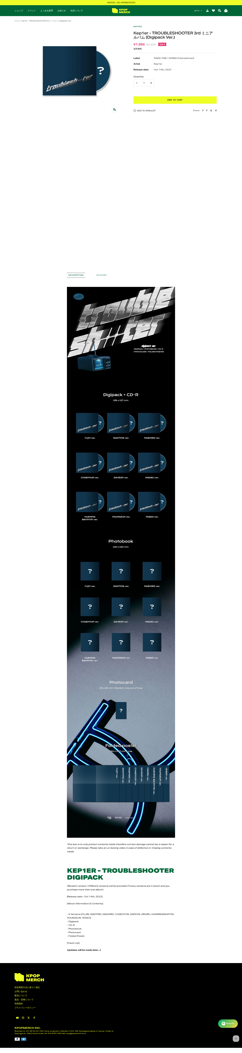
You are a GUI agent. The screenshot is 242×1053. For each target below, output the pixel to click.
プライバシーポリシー (25, 1007)
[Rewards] (228, 1023)
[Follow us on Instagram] (23, 1018)
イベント (31, 10)
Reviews (101, 275)
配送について (21, 995)
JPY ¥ (196, 11)
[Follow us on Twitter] (28, 1017)
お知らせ (61, 10)
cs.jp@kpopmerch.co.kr (76, 1033)
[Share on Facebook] (202, 110)
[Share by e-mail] (216, 110)
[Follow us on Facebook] (34, 1018)
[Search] (219, 10)
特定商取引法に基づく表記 (27, 987)
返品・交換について (24, 999)
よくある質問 (46, 10)
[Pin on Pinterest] (206, 110)
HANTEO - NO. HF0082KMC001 (121, 2)
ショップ (19, 10)
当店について (76, 10)
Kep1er (137, 26)
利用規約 (19, 1003)
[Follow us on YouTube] (17, 1018)
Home (17, 21)
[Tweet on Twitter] (211, 110)
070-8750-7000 (54, 1033)
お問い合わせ (21, 991)
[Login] (207, 10)
